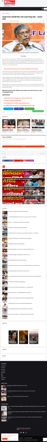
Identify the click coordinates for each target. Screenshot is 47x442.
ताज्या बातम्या (3, 367)
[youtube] (23, 433)
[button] (2, 1)
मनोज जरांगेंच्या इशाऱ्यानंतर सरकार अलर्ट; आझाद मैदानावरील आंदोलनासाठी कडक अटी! (20, 303)
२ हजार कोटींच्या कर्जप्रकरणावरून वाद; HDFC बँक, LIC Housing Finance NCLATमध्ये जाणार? (22, 216)
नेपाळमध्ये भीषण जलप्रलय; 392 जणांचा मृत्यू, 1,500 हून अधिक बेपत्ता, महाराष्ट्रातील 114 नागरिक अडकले (23, 233)
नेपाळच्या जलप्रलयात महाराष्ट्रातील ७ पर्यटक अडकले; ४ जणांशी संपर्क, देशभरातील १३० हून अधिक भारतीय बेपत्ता (24, 265)
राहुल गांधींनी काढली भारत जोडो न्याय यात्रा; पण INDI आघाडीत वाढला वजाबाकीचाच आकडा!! (19, 105)
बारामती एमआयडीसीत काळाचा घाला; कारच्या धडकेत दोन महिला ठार (17, 260)
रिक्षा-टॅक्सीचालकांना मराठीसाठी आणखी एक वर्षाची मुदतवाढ (16, 243)
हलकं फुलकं (2, 379)
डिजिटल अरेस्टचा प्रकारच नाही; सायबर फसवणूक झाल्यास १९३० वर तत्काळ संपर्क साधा (20, 287)
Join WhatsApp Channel (38, 111)
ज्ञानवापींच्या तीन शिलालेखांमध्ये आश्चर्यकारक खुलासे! (12, 100)
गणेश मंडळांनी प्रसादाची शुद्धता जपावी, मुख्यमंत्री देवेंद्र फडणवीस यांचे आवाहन (19, 254)
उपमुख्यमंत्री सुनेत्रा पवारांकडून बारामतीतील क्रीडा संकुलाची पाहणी (17, 227)
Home (3, 13)
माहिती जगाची (3, 372)
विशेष (2, 374)
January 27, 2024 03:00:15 (14, 20)
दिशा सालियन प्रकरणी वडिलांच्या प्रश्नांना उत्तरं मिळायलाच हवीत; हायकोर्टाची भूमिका (19, 238)
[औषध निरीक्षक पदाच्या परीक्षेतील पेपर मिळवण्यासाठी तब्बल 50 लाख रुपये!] (3, 387)
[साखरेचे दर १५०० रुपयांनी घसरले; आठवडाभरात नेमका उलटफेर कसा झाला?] (3, 398)
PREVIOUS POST (42, 153)
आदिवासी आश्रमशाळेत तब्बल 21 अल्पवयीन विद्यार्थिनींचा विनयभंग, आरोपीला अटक (19, 292)
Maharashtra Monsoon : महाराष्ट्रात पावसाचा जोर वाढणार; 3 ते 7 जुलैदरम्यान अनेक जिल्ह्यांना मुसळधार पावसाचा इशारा (25, 417)
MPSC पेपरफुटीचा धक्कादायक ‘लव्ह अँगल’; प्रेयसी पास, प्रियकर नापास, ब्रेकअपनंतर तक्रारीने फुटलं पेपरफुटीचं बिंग (24, 276)
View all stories (36, 329)
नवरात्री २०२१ (3, 369)
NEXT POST (4, 153)
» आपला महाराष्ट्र (6, 13)
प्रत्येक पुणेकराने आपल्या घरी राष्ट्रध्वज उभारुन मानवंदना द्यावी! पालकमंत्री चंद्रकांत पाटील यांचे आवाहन (21, 69)
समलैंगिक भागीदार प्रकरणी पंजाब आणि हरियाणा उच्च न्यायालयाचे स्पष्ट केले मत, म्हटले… (18, 98)
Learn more (8, 436)
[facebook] (21, 433)
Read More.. (4, 132)
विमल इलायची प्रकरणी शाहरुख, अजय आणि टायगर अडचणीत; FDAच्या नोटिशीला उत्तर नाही (21, 249)
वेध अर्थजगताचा (3, 377)
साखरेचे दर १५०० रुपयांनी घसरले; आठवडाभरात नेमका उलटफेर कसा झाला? (18, 222)
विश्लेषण (2, 376)
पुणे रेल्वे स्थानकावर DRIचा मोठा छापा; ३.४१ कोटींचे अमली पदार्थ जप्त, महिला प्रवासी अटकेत (21, 314)
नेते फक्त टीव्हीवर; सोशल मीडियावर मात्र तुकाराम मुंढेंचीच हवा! (16, 281)
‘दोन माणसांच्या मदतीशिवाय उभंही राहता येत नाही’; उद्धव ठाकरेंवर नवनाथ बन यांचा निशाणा (20, 308)
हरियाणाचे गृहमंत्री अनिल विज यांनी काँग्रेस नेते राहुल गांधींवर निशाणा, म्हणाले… (17, 103)
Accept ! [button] (4, 438)
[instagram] (26, 433)
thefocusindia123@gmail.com (24, 429)
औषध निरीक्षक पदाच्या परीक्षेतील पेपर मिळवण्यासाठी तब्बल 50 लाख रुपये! (18, 211)
